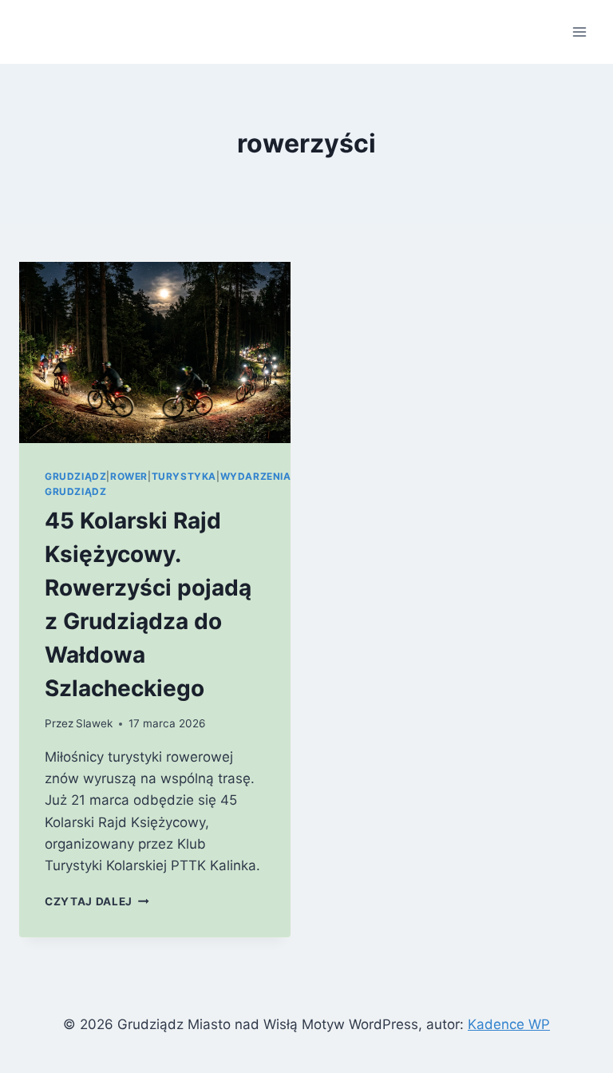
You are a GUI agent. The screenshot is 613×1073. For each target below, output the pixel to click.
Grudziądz (75, 476)
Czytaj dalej (97, 901)
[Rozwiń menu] (579, 31)
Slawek (94, 723)
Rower (129, 476)
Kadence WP (509, 1024)
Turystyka (184, 476)
